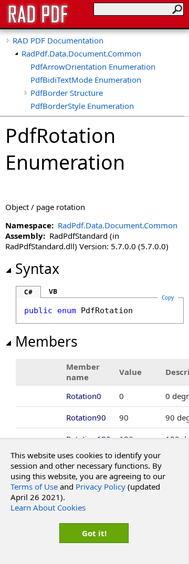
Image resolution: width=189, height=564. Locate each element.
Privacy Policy (100, 486)
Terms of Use (34, 486)
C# (28, 291)
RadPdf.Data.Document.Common (81, 53)
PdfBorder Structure (66, 92)
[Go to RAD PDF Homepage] (37, 22)
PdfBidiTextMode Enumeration (85, 79)
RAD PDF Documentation (58, 40)
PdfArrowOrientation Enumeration (92, 66)
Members (46, 341)
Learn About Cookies (48, 507)
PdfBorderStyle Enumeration (82, 106)
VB (53, 291)
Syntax (37, 268)
